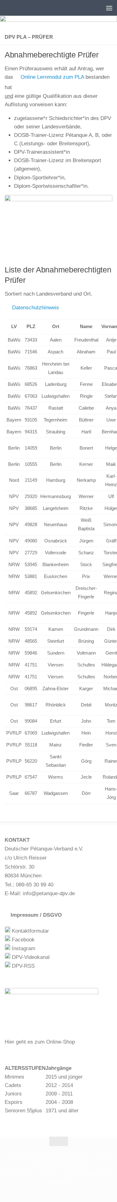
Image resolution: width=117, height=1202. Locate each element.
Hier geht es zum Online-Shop (40, 1042)
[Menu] (109, 8)
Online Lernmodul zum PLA (51, 77)
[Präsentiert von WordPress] (33, 1174)
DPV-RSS (22, 966)
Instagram (22, 948)
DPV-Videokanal (30, 957)
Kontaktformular (29, 931)
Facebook (22, 940)
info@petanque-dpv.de (49, 893)
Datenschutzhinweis (34, 308)
